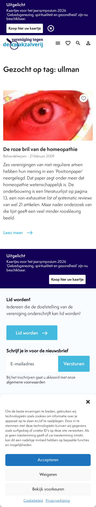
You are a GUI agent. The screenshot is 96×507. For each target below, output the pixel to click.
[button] (88, 401)
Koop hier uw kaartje (25, 28)
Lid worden (32, 333)
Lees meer (18, 233)
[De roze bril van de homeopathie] (48, 115)
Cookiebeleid (33, 500)
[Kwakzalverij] (24, 43)
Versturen (73, 363)
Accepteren (48, 460)
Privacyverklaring (58, 500)
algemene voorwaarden (25, 382)
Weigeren (48, 474)
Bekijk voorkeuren (48, 489)
